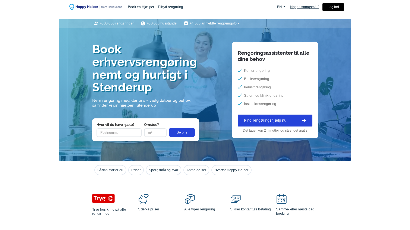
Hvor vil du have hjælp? (116, 125)
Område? (151, 125)
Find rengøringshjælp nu (265, 120)
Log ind (333, 7)
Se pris (182, 132)
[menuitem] (141, 7)
